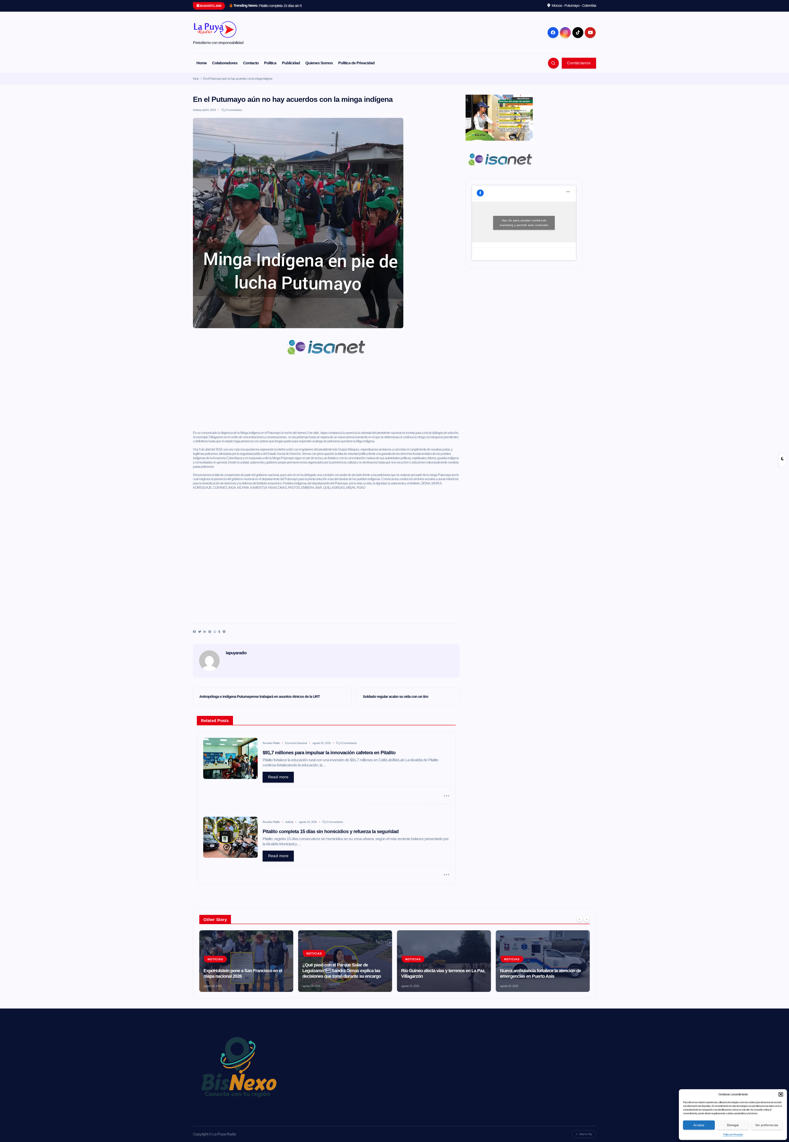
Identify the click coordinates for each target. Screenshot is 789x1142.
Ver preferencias (767, 1125)
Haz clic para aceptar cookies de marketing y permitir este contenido (524, 223)
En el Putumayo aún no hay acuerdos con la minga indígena (237, 78)
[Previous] (580, 919)
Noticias (197, 110)
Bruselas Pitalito (271, 743)
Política (270, 63)
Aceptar (699, 1125)
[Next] (587, 919)
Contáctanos (579, 63)
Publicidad (291, 63)
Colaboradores (225, 63)
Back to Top (586, 1134)
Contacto (251, 63)
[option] (246, 961)
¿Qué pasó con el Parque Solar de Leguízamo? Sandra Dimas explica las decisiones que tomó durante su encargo (341, 970)
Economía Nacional (296, 743)
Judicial (289, 821)
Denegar (733, 1125)
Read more (278, 777)
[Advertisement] (326, 396)
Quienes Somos (319, 63)
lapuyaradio (236, 653)
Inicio (196, 78)
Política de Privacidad (733, 1134)
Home (201, 63)
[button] (781, 1094)
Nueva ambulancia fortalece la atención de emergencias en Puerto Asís (540, 973)
